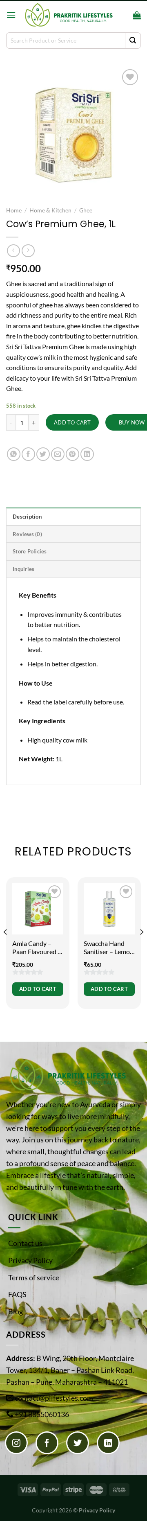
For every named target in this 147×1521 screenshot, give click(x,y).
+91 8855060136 (42, 1414)
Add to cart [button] (37, 989)
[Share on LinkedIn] (87, 454)
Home (14, 210)
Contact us (25, 1243)
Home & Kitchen (50, 210)
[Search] (124, 15)
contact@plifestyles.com (54, 1397)
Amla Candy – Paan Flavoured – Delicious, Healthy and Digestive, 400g (37, 948)
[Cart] (137, 15)
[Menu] (11, 15)
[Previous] (6, 948)
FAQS (17, 1294)
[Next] (141, 948)
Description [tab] (27, 516)
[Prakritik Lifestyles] (68, 15)
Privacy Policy (30, 1260)
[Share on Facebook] (28, 454)
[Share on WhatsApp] (13, 454)
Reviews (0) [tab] (27, 534)
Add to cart (72, 422)
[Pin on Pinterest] (72, 454)
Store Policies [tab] (30, 551)
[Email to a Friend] (58, 454)
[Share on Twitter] (43, 454)
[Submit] (133, 40)
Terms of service (33, 1277)
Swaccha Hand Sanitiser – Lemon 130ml (109, 948)
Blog (15, 1311)
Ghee (85, 210)
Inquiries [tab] (23, 569)
